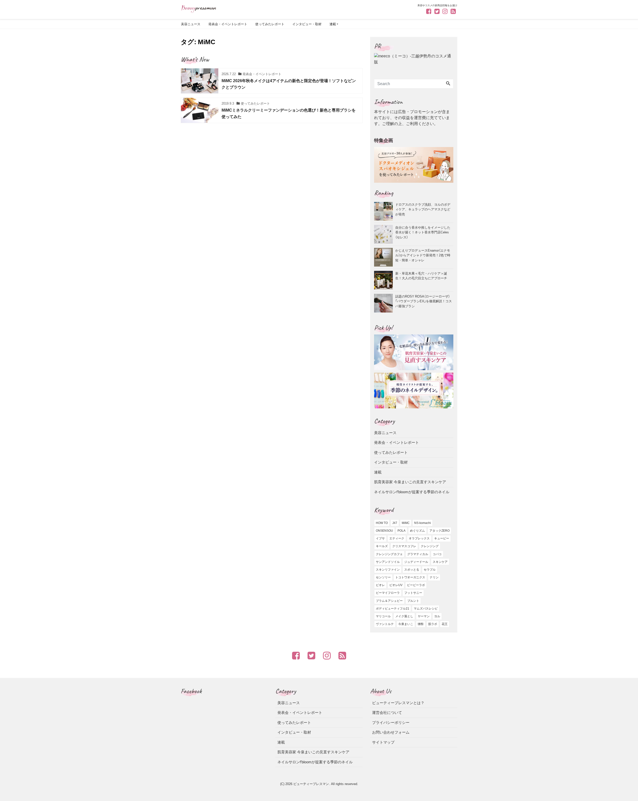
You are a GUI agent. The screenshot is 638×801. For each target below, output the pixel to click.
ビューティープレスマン (311, 784)
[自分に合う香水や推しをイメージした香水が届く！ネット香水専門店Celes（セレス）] (384, 234)
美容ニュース (190, 24)
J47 (394, 523)
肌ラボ (432, 624)
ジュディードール (416, 562)
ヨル (437, 616)
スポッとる (411, 569)
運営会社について (387, 712)
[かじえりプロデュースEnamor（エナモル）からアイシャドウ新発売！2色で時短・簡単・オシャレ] (384, 257)
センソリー (383, 577)
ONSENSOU (384, 530)
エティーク (396, 538)
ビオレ (380, 585)
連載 (332, 24)
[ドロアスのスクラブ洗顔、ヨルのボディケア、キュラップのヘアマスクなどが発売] (384, 211)
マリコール (383, 616)
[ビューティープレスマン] (199, 8)
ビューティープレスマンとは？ (398, 703)
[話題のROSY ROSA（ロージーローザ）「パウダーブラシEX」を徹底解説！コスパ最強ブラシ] (384, 303)
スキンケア (440, 562)
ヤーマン (424, 616)
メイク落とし (404, 616)
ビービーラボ (416, 585)
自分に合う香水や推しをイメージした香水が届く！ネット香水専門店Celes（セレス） (422, 232)
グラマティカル (417, 554)
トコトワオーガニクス (410, 577)
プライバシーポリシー (390, 722)
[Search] (448, 83)
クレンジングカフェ (389, 554)
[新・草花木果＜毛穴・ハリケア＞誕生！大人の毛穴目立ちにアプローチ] (384, 280)
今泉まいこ (405, 624)
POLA (401, 530)
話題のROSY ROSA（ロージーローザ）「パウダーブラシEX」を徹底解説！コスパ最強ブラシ (423, 301)
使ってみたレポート (269, 24)
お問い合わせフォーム (390, 732)
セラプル (430, 569)
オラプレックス (419, 538)
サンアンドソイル (388, 562)
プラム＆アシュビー (389, 601)
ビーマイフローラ (388, 593)
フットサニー (413, 593)
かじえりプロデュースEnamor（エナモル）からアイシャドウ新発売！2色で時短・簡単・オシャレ (422, 255)
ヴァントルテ (385, 624)
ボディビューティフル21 (392, 608)
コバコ (437, 554)
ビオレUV (395, 585)
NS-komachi (422, 523)
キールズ (382, 546)
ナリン (434, 577)
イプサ (380, 538)
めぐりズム (417, 530)
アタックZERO (439, 530)
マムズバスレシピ (426, 608)
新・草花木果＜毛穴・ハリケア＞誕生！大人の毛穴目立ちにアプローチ (421, 276)
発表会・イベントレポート (227, 24)
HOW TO (382, 523)
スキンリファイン (388, 569)
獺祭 (421, 624)
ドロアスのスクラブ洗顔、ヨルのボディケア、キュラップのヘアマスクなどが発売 (422, 209)
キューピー (441, 538)
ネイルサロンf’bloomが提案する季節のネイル (411, 492)
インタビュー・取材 (306, 24)
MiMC (406, 523)
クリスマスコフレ (404, 546)
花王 (445, 624)
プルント (413, 601)
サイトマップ (383, 742)
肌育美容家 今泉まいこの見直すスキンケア (410, 482)
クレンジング (430, 546)
